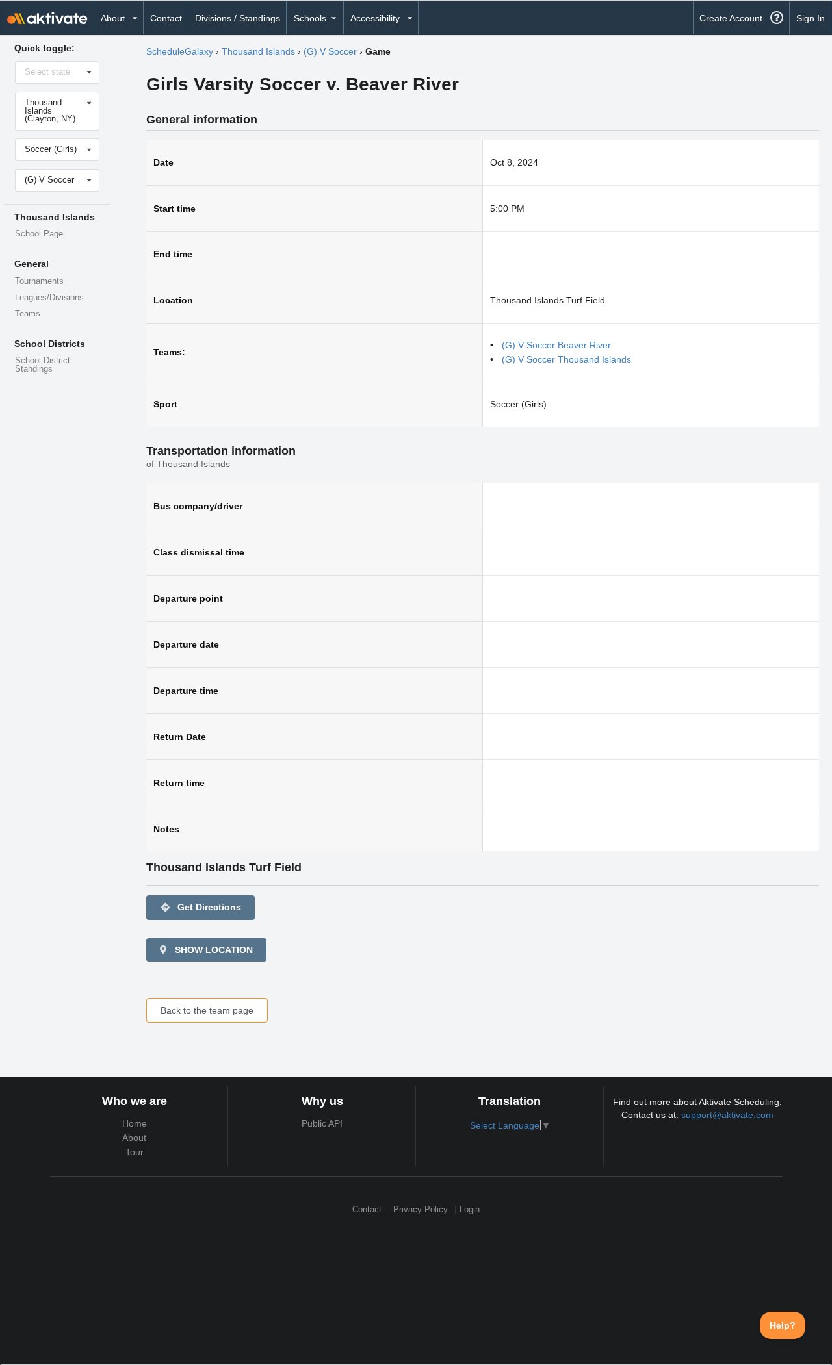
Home (134, 1123)
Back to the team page (207, 1010)
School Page (39, 233)
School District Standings (42, 365)
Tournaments (39, 281)
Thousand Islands (258, 51)
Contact (166, 18)
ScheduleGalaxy (179, 51)
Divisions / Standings (237, 18)
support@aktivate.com (727, 1115)
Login (470, 1209)
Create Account (730, 18)
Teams (27, 313)
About (134, 1137)
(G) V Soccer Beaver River (556, 345)
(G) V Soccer (330, 51)
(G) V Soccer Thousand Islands (566, 359)
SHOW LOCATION (212, 950)
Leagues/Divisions (49, 297)
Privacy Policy (420, 1209)
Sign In (810, 18)
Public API (322, 1123)
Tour (134, 1152)
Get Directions (200, 907)
